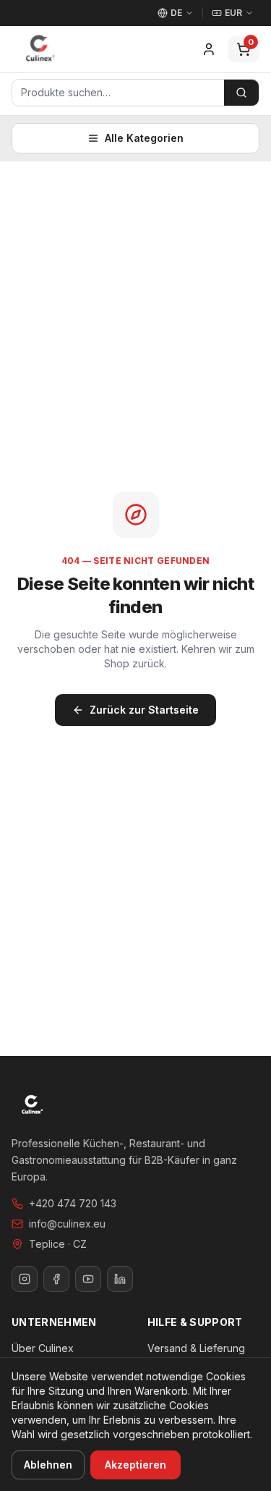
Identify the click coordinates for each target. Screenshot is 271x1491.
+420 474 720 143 (72, 1203)
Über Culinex (43, 1348)
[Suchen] (241, 93)
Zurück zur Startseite (144, 710)
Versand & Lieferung (196, 1348)
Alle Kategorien (144, 138)
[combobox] (118, 93)
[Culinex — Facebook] (56, 1279)
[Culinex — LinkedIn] (120, 1279)
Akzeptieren (135, 1464)
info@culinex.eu (67, 1223)
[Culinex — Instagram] (25, 1279)
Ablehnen (48, 1464)
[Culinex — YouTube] (88, 1279)
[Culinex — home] (40, 49)
